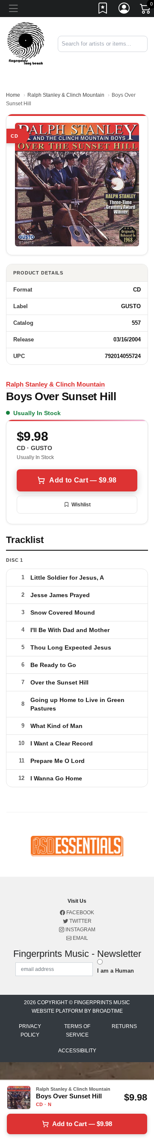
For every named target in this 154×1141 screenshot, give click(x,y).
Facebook (79, 913)
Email (79, 938)
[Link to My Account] (124, 9)
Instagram (79, 930)
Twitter (80, 921)
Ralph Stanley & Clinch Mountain (65, 95)
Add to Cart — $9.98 (82, 480)
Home (13, 95)
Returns (124, 1026)
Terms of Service (77, 1030)
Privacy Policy (30, 1030)
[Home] (25, 43)
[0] (146, 10)
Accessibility (77, 1051)
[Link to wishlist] (103, 9)
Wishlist (81, 505)
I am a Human (115, 971)
